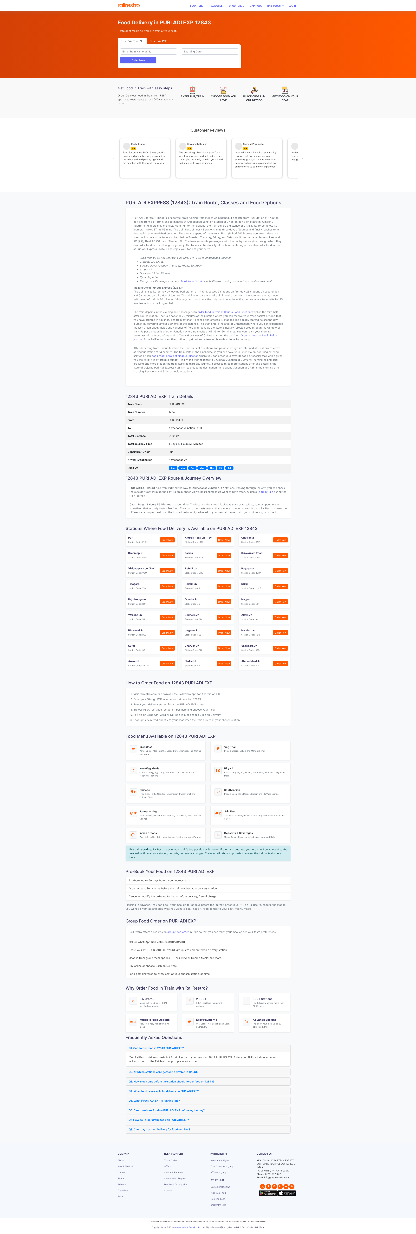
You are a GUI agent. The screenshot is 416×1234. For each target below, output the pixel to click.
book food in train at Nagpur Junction (175, 355)
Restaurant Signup (220, 1160)
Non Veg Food (217, 1198)
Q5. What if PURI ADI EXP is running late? (154, 1100)
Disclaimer (123, 1190)
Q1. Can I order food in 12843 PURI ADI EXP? (156, 1048)
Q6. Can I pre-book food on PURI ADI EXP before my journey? (167, 1110)
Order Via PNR (158, 41)
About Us (123, 1160)
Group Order (237, 5)
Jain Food (256, 5)
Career (121, 1172)
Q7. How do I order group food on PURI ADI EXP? (159, 1119)
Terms (121, 1178)
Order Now (138, 60)
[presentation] (113, 158)
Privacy (122, 1184)
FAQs (120, 1196)
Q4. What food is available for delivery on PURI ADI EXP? (164, 1091)
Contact (168, 1190)
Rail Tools (274, 5)
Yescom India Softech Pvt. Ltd (187, 1227)
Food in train (265, 491)
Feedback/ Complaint (175, 1184)
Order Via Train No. (132, 41)
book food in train (192, 281)
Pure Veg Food (218, 1192)
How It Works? (125, 1166)
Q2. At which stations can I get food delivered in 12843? (163, 1072)
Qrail (218, 1231)
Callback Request (173, 1172)
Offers (167, 1166)
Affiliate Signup (218, 1172)
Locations (196, 5)
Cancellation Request (175, 1178)
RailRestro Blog (218, 1204)
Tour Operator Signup (222, 1166)
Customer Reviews (220, 1186)
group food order (178, 932)
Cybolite (211, 1231)
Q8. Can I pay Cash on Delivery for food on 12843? (160, 1129)
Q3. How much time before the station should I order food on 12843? (171, 1081)
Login (292, 5)
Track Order (216, 5)
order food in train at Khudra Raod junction (224, 312)
